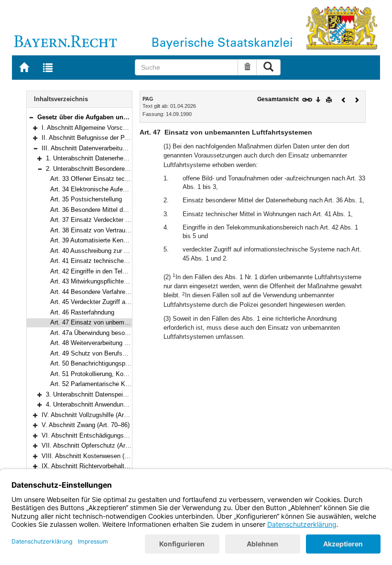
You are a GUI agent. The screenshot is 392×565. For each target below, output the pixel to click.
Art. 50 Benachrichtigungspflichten (97, 363)
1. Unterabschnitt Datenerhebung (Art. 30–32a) (110, 158)
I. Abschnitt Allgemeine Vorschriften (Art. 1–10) (106, 127)
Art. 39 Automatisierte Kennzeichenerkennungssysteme (127, 240)
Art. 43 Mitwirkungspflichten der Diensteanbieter (116, 281)
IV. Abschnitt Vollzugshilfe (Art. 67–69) (95, 415)
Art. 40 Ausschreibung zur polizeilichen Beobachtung (123, 250)
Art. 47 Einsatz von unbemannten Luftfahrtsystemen (122, 322)
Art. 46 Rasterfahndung (82, 312)
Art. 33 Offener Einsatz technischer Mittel (107, 178)
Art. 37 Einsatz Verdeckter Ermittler (99, 219)
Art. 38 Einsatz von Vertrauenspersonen (105, 230)
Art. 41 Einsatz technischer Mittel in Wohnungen (117, 260)
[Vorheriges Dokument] (344, 99)
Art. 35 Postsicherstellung (86, 199)
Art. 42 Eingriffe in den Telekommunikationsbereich (120, 271)
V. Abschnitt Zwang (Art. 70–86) (86, 425)
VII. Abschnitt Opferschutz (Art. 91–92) (96, 445)
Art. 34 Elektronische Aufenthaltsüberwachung (114, 189)
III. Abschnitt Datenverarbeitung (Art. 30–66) (102, 148)
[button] (31, 117)
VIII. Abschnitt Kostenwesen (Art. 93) (93, 456)
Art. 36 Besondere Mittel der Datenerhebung (111, 209)
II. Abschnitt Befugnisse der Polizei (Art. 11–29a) (109, 137)
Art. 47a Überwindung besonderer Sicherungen (114, 332)
